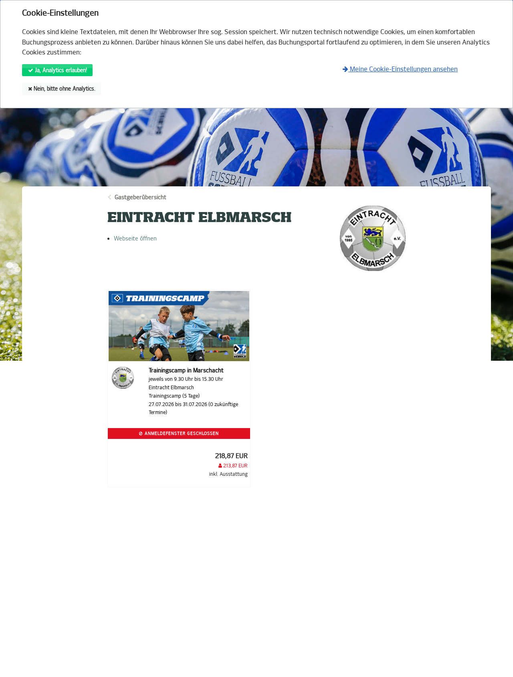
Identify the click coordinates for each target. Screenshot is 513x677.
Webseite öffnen (135, 238)
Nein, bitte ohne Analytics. (63, 89)
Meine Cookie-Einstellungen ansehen (403, 69)
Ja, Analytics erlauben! (60, 70)
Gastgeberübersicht (140, 197)
